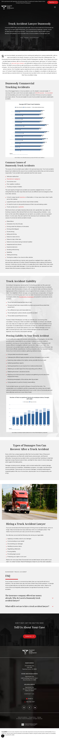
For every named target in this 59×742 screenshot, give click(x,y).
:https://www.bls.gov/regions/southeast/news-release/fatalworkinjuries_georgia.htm (29, 432)
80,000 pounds (39, 93)
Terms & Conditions (22, 717)
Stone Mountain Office (29, 674)
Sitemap (39, 717)
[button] (2, 735)
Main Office (29, 663)
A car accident (49, 93)
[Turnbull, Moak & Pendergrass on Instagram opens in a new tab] (24, 707)
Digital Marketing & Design (31, 724)
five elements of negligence (26, 297)
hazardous (22, 197)
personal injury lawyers (18, 63)
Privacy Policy (32, 717)
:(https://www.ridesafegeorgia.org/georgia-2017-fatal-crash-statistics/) (29, 157)
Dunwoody (26, 37)
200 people (13, 33)
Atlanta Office (29, 684)
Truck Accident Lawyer (34, 37)
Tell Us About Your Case (29, 626)
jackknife (21, 207)
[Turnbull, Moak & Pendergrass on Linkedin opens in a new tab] (35, 707)
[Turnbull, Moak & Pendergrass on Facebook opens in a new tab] (29, 707)
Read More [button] (51, 2)
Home (21, 37)
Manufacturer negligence (13, 179)
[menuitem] (24, 707)
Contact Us (28, 636)
